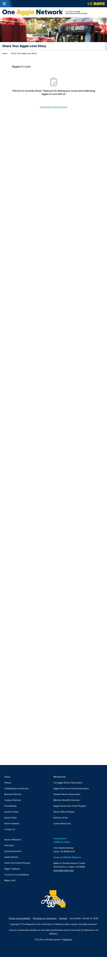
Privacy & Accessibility (20, 918)
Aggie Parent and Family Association (71, 788)
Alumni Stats (10, 817)
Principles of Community (45, 918)
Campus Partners (12, 800)
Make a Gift (9, 880)
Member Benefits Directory (67, 800)
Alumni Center (11, 811)
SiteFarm (67, 939)
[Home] (52, 12)
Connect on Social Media (16, 874)
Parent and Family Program (17, 862)
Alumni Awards (11, 823)
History (7, 782)
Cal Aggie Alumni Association (68, 782)
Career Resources (62, 823)
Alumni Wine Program (64, 811)
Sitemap (63, 918)
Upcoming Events (12, 851)
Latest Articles (11, 857)
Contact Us (9, 829)
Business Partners (12, 794)
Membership (60, 776)
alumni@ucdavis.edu (64, 870)
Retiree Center (61, 817)
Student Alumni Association (67, 794)
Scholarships (10, 806)
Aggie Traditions (12, 868)
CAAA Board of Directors (16, 788)
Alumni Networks (12, 839)
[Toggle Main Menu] (4, 3)
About (7, 776)
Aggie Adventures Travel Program (70, 806)
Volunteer (9, 845)
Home (5, 53)
